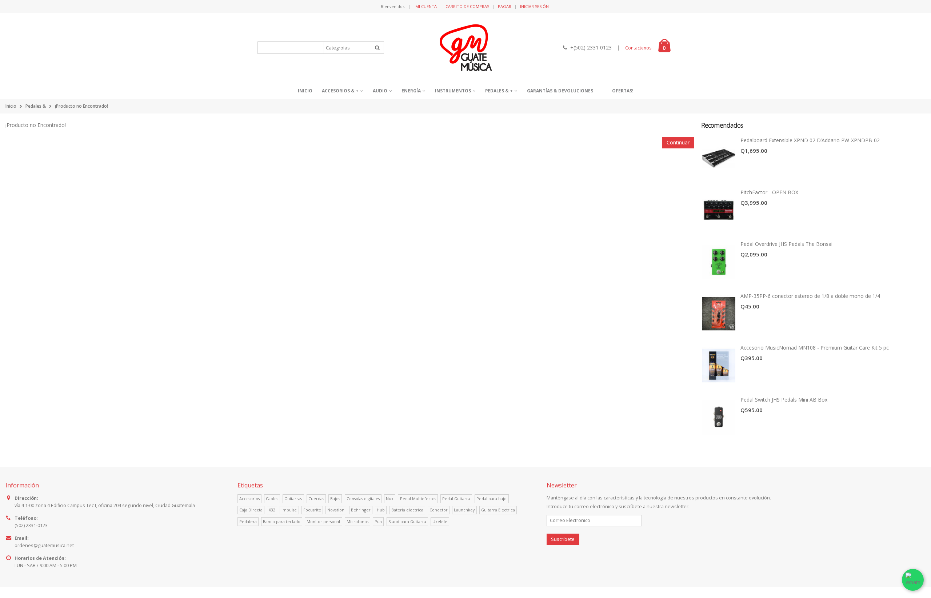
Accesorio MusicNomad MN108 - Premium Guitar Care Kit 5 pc (814, 347)
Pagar (504, 6)
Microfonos (357, 521)
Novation (335, 510)
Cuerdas (316, 498)
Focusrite (312, 510)
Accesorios (249, 498)
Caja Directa (251, 510)
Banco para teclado (281, 521)
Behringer (361, 510)
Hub (381, 510)
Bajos (335, 498)
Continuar (678, 142)
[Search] (377, 47)
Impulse (289, 510)
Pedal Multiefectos (418, 498)
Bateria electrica (407, 510)
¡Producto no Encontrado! (81, 106)
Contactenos (638, 48)
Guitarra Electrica (498, 510)
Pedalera (248, 521)
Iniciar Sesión (534, 6)
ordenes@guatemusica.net (44, 545)
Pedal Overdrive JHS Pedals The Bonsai (786, 243)
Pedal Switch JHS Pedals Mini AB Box (783, 399)
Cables (272, 498)
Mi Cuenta (426, 6)
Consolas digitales (363, 498)
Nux (389, 498)
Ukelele (439, 521)
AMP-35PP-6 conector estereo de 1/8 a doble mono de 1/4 (810, 295)
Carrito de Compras (467, 6)
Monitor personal (323, 521)
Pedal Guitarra (456, 498)
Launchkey (464, 510)
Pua (378, 521)
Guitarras (293, 498)
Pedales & (35, 106)
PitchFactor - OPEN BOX (769, 192)
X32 (272, 510)
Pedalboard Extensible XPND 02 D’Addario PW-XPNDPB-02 (810, 140)
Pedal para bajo (491, 498)
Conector (438, 510)
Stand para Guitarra (407, 521)
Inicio (10, 106)
